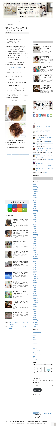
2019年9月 (35, 215)
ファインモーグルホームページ (9, 21)
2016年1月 (35, 296)
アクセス (30, 21)
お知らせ (35, 333)
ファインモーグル (15, 154)
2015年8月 (35, 306)
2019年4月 (35, 224)
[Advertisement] (16, 169)
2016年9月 (35, 282)
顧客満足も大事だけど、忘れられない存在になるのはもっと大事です (20, 221)
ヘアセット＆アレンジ (37, 354)
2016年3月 (35, 293)
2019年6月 (35, 221)
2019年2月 (35, 228)
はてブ (24, 205)
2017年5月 (35, 267)
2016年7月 (35, 285)
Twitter (10, 205)
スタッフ (35, 343)
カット (50, 141)
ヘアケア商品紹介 (36, 350)
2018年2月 (35, 250)
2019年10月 (35, 213)
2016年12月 (35, 276)
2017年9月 (35, 259)
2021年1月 (35, 186)
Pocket (15, 209)
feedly (25, 209)
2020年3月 (35, 204)
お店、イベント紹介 (37, 332)
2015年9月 (35, 304)
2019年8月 (35, 217)
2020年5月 (35, 200)
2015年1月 (35, 319)
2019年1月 (35, 230)
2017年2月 (35, 272)
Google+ (20, 205)
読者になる (37, 390)
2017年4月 (35, 269)
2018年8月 (35, 239)
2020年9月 (35, 193)
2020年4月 (35, 202)
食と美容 (35, 359)
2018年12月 (35, 232)
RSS (20, 209)
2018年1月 (35, 252)
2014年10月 (35, 324)
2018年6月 (35, 243)
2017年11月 (35, 256)
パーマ (46, 146)
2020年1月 (35, 208)
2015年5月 (35, 311)
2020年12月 (35, 187)
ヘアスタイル (36, 352)
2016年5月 (35, 289)
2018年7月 (35, 241)
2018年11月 (35, 234)
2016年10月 (35, 280)
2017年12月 (35, 254)
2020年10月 (35, 191)
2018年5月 (35, 245)
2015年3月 (35, 315)
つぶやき (9, 154)
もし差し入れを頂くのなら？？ (20, 312)
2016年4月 (35, 291)
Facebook (15, 205)
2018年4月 (35, 247)
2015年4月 (35, 313)
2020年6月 (35, 199)
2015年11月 (35, 300)
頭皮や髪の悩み (36, 357)
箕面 (34, 356)
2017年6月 (35, 265)
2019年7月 (35, 219)
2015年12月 (35, 298)
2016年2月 (35, 295)
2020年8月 (35, 195)
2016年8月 (35, 283)
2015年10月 (35, 302)
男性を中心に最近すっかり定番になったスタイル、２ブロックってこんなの (20, 232)
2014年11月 (35, 322)
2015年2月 (35, 317)
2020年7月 (35, 197)
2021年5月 (35, 184)
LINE (10, 209)
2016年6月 (35, 287)
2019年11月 (35, 211)
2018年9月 (35, 237)
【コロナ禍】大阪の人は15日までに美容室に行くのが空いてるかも (20, 303)
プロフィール (36, 21)
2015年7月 (35, 307)
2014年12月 (35, 320)
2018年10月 (35, 235)
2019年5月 (35, 223)
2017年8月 (35, 261)
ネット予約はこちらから (22, 21)
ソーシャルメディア (37, 345)
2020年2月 (35, 206)
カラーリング (47, 159)
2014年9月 (35, 326)
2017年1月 (35, 274)
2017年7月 (35, 263)
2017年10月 (35, 258)
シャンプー (35, 341)
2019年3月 (35, 226)
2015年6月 (35, 309)
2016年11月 (35, 278)
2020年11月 (35, 189)
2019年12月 (35, 210)
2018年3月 (35, 248)
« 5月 (34, 374)
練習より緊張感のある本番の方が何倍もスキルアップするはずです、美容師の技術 (20, 263)
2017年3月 (35, 271)
